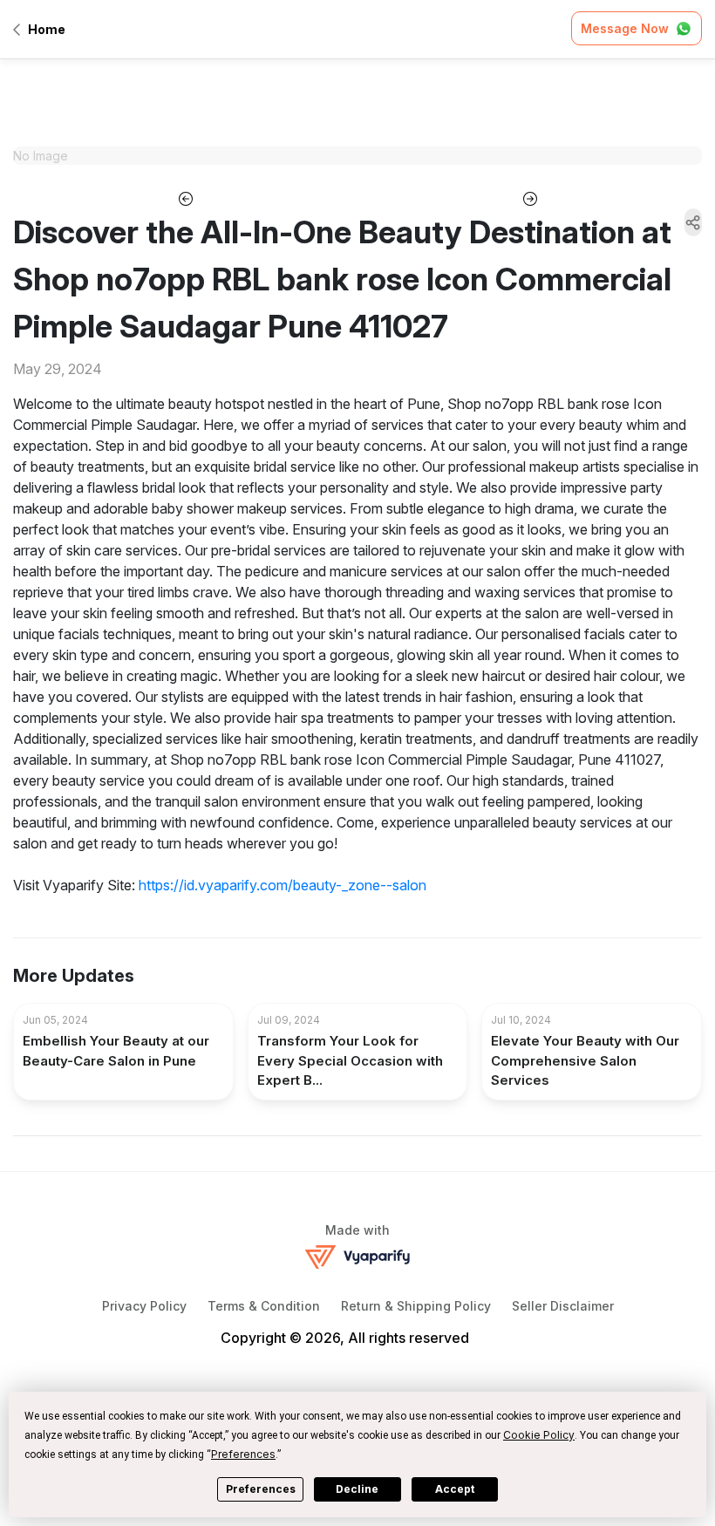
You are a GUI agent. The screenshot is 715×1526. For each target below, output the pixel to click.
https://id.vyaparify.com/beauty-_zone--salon (282, 885)
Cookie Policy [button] (539, 1434)
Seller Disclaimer (563, 1305)
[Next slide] (530, 197)
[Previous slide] (185, 197)
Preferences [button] (243, 1454)
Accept (454, 1488)
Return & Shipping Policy (416, 1305)
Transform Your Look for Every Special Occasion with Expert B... (350, 1060)
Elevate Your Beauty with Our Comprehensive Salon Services (585, 1060)
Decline (357, 1488)
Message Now (625, 28)
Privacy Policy (144, 1305)
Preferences (261, 1488)
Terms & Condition (264, 1305)
